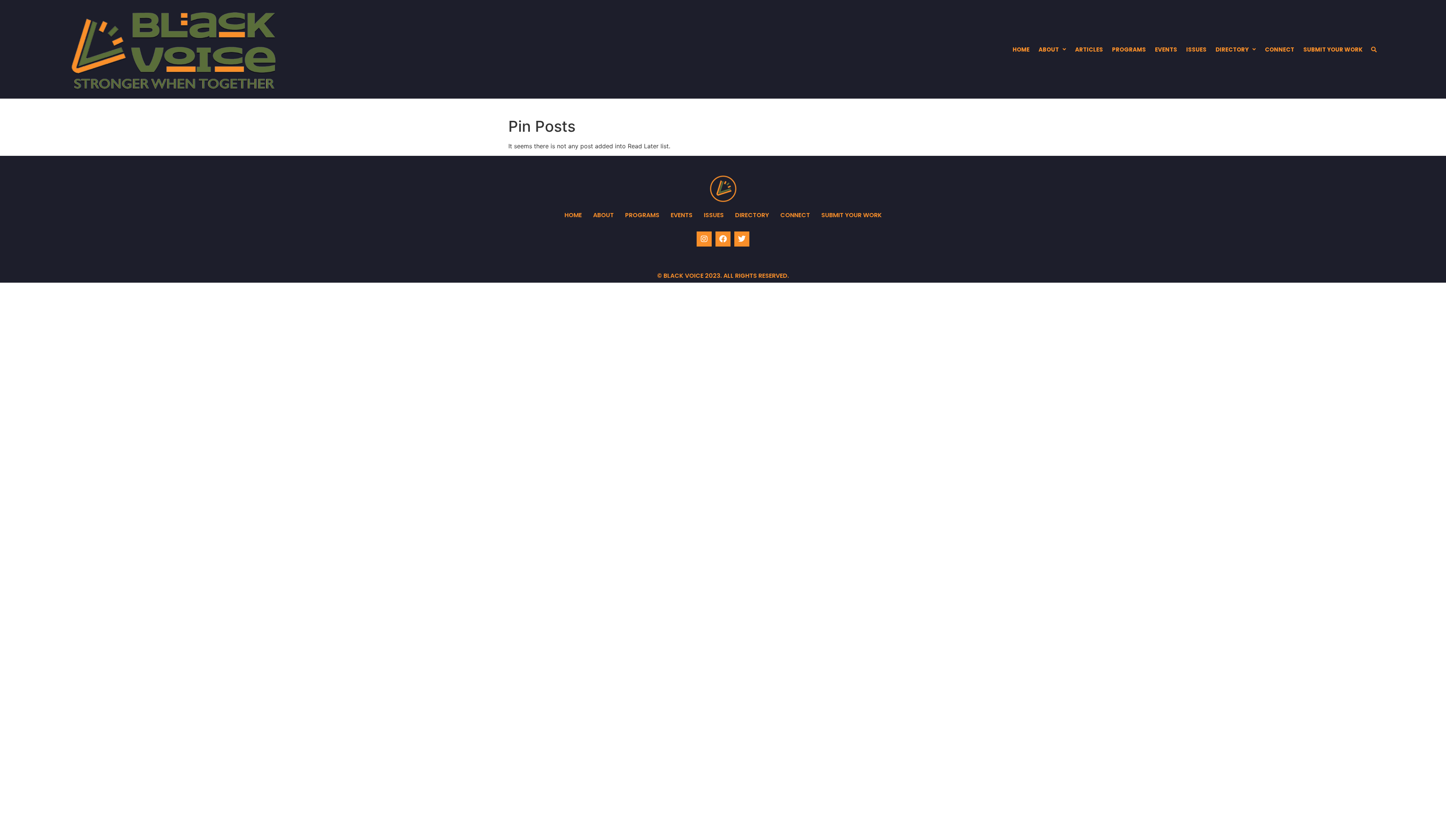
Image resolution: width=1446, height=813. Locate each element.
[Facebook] (723, 239)
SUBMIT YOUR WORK (1333, 49)
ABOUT (1049, 49)
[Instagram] (704, 239)
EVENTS (1166, 49)
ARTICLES (1089, 49)
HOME (1021, 49)
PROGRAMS (1129, 49)
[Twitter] (741, 239)
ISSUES (1196, 49)
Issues (714, 215)
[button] (1052, 49)
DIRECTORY (1232, 49)
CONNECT (1279, 49)
